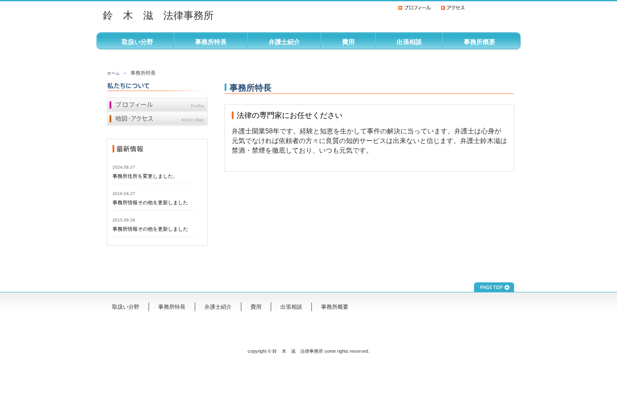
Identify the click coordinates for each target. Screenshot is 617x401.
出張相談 (409, 41)
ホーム (113, 73)
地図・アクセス (157, 119)
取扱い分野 (137, 41)
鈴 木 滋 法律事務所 (158, 15)
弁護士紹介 (284, 41)
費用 (348, 41)
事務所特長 (211, 41)
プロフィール (157, 105)
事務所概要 (479, 41)
